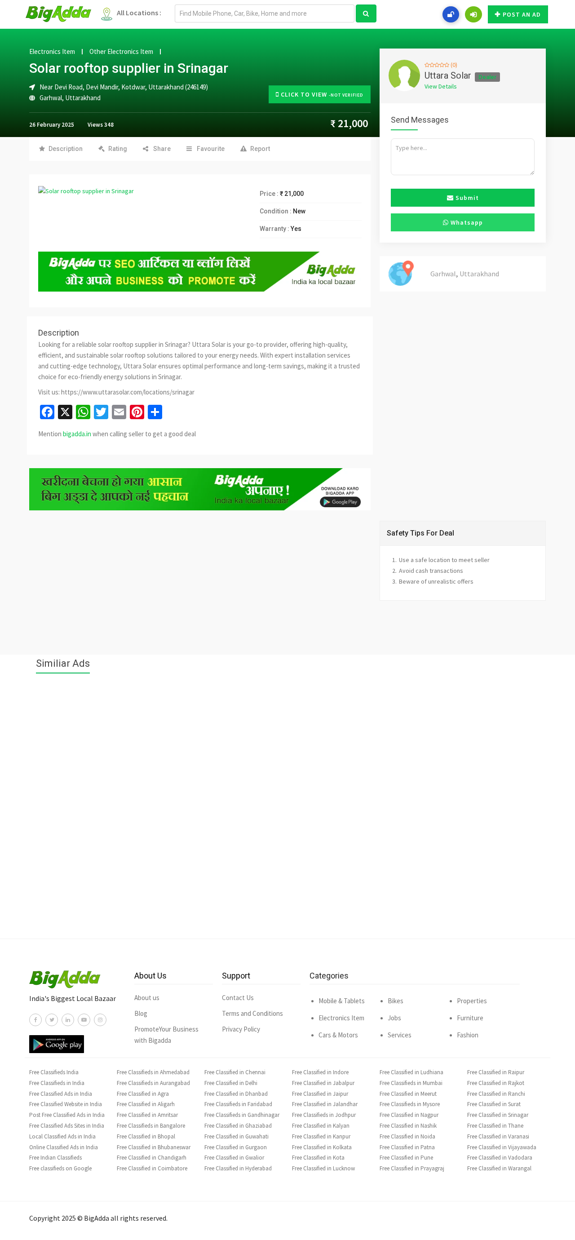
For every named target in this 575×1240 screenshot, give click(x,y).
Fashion (467, 1035)
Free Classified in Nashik (408, 1125)
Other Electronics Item (121, 51)
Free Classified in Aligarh (146, 1104)
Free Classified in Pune (406, 1157)
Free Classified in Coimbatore (152, 1168)
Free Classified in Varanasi (498, 1136)
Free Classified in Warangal (499, 1168)
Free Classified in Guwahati (236, 1136)
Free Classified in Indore (320, 1072)
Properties (472, 1000)
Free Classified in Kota (318, 1157)
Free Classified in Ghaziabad (238, 1125)
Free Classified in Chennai (234, 1072)
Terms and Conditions (252, 1013)
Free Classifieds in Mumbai (411, 1083)
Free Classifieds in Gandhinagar (241, 1115)
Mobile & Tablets (341, 1000)
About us (146, 997)
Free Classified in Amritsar (147, 1115)
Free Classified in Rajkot (495, 1083)
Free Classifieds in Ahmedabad (153, 1072)
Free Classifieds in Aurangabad (153, 1083)
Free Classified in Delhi (230, 1083)
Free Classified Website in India (65, 1104)
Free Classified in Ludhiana (411, 1072)
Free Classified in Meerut (408, 1094)
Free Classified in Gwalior (234, 1157)
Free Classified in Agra (143, 1094)
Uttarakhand (83, 97)
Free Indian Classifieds (55, 1157)
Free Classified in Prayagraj (412, 1168)
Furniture (470, 1018)
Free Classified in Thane (495, 1125)
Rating (117, 148)
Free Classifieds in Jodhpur (324, 1115)
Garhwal (51, 97)
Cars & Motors (338, 1035)
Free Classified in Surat (494, 1104)
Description (66, 148)
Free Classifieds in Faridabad (238, 1104)
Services (399, 1035)
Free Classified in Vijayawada (501, 1147)
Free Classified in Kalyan (320, 1125)
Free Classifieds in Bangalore (151, 1125)
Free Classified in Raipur (495, 1072)
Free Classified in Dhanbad (236, 1094)
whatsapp (466, 222)
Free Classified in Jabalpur (323, 1083)
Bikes (395, 1000)
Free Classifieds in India (56, 1083)
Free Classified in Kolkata (322, 1147)
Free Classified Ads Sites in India (66, 1125)
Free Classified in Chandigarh (151, 1157)
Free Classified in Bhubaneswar (153, 1147)
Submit (466, 198)
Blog (140, 1013)
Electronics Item (52, 51)
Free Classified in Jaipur (320, 1094)
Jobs (394, 1018)
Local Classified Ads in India (62, 1136)
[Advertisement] (287, 810)
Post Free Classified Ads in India (67, 1115)
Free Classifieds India (54, 1072)
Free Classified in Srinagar (497, 1115)
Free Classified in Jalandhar (325, 1104)
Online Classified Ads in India (63, 1147)
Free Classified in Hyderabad (238, 1168)
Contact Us (238, 997)
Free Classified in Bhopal (146, 1136)
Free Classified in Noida (407, 1136)
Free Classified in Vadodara (499, 1157)
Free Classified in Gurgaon (235, 1147)
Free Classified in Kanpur (321, 1136)
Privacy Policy (241, 1029)
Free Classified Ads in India (60, 1094)
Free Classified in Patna (407, 1147)
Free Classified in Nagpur (409, 1115)
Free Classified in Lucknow (323, 1168)
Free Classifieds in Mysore (410, 1104)
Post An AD (522, 14)
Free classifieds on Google (60, 1168)
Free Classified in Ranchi (496, 1094)
